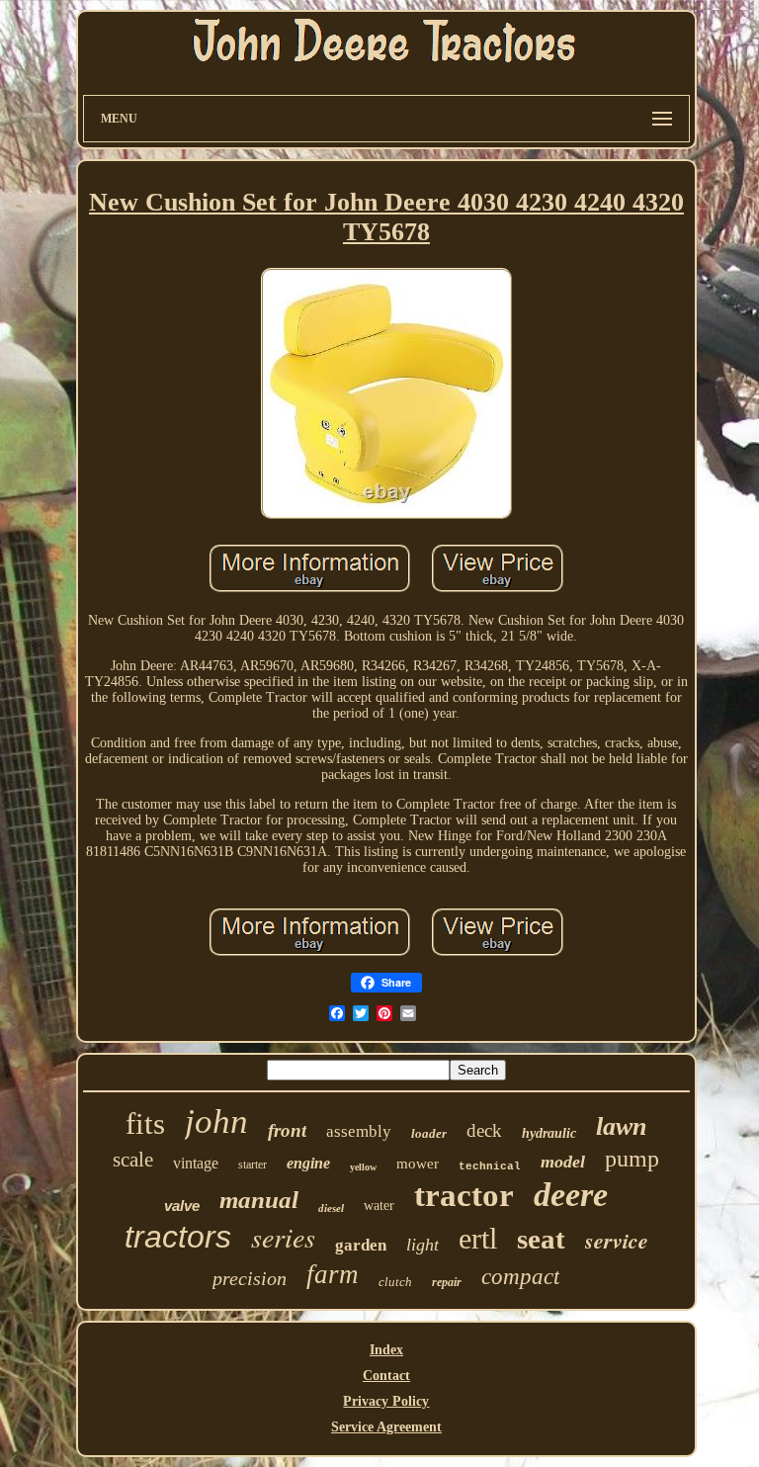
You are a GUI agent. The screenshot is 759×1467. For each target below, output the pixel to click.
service (616, 1240)
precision (249, 1278)
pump (632, 1158)
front (287, 1130)
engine (308, 1163)
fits (145, 1123)
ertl (478, 1238)
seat (541, 1238)
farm (332, 1274)
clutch (395, 1281)
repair (447, 1282)
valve (182, 1205)
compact (520, 1276)
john (216, 1121)
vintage (195, 1163)
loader (429, 1133)
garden (360, 1245)
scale (133, 1159)
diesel (331, 1208)
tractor (464, 1195)
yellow (363, 1167)
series (283, 1236)
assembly (358, 1131)
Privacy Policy (386, 1401)
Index (386, 1349)
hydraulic (549, 1133)
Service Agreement (386, 1427)
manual (258, 1199)
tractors (178, 1236)
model (563, 1161)
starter (252, 1164)
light (422, 1244)
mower (417, 1163)
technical (490, 1166)
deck (484, 1130)
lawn (621, 1126)
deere (571, 1194)
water (379, 1205)
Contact (386, 1375)
